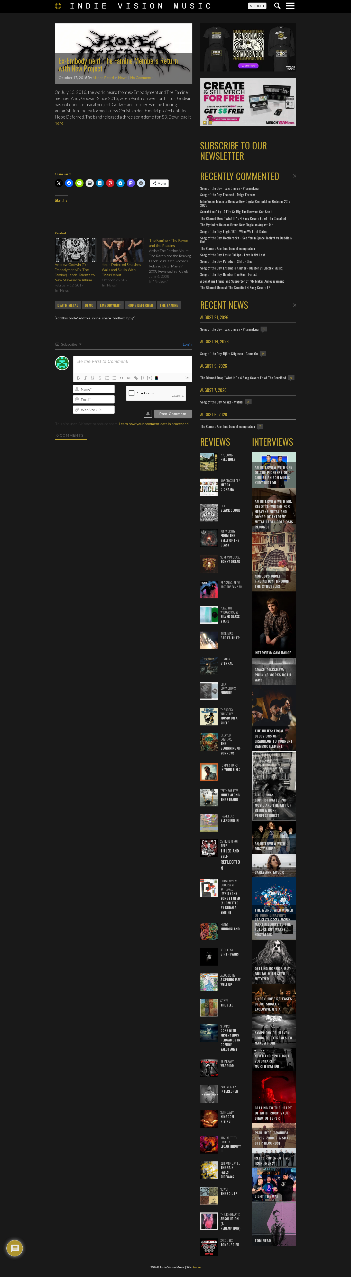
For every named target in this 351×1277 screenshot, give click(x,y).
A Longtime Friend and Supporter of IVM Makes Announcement (242, 281)
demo (89, 305)
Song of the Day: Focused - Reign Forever (227, 194)
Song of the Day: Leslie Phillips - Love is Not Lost (232, 254)
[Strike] (100, 378)
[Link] (136, 378)
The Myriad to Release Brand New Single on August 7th (236, 224)
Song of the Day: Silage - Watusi (221, 401)
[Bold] (78, 378)
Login (187, 344)
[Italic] (85, 378)
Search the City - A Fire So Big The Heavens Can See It (236, 211)
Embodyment (110, 305)
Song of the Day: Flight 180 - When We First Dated (233, 231)
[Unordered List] (114, 378)
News (122, 77)
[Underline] (92, 378)
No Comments (141, 77)
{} (142, 378)
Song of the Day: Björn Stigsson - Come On (229, 353)
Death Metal (67, 305)
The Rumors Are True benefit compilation (227, 248)
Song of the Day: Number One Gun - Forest (228, 274)
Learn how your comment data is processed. (154, 423)
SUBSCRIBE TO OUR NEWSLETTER (233, 150)
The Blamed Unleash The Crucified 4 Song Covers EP (235, 287)
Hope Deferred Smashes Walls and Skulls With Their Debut (121, 269)
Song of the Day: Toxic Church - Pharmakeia (229, 188)
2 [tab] (210, 123)
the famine (169, 305)
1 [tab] (205, 123)
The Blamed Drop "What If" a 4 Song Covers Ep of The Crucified (243, 218)
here (59, 123)
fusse (197, 1267)
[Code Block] (128, 378)
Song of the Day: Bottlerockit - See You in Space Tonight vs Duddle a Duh (246, 239)
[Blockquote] (121, 378)
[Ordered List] (107, 378)
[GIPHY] (157, 378)
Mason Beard (103, 77)
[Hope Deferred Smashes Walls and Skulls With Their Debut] (123, 250)
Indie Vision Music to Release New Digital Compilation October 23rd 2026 (245, 203)
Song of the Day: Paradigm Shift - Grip (226, 261)
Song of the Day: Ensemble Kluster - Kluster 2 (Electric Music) (241, 268)
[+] (150, 378)
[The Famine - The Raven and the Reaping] (172, 261)
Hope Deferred (140, 305)
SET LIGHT (257, 6)
